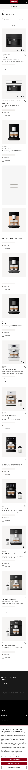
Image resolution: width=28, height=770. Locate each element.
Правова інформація (5, 756)
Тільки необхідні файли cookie (14, 763)
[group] (14, 49)
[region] (14, 747)
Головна (5, 10)
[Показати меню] (3, 2)
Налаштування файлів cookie (14, 767)
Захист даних (13, 756)
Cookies (18, 756)
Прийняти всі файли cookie (14, 759)
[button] (18, 50)
